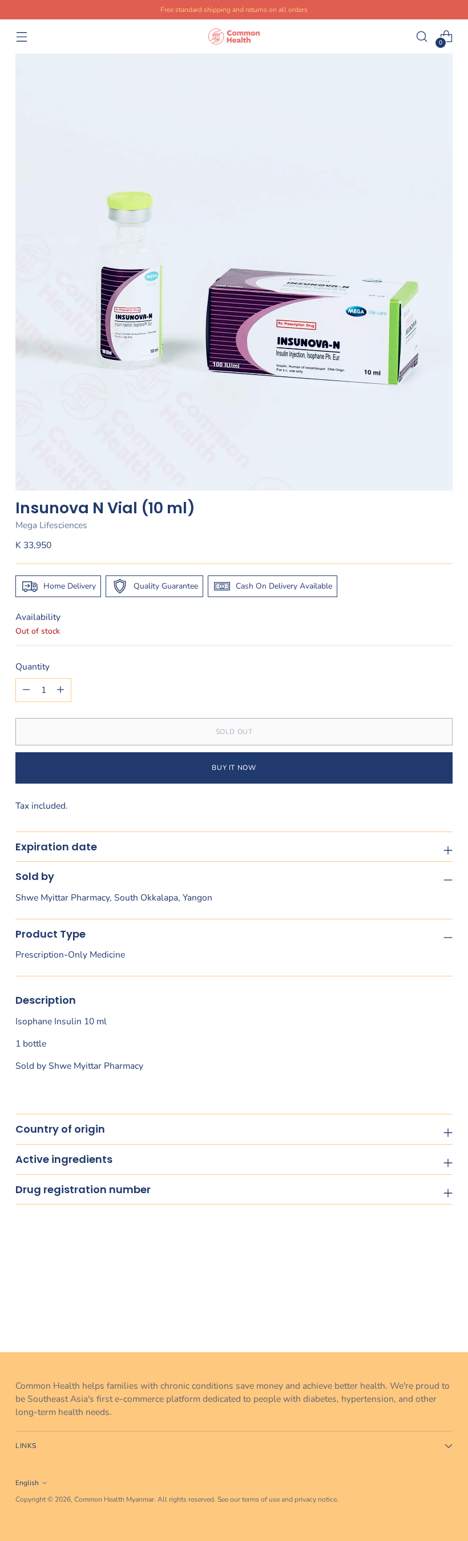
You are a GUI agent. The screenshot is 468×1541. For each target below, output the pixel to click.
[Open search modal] (422, 36)
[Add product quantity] (26, 690)
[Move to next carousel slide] (443, 1312)
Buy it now (234, 767)
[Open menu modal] (21, 36)
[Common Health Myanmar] (234, 36)
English (27, 1482)
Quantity (32, 666)
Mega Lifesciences (51, 525)
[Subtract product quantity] (60, 690)
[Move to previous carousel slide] (416, 1313)
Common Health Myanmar (114, 1499)
